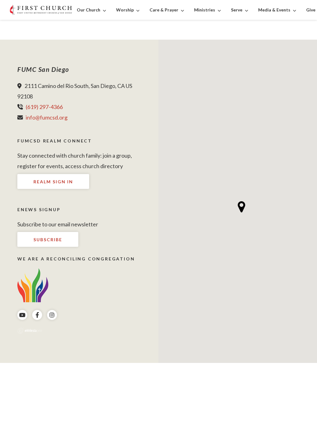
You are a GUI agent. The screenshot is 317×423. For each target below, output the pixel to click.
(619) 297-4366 (44, 106)
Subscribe (47, 239)
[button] (241, 207)
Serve (236, 9)
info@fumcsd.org (46, 117)
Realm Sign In (53, 181)
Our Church (88, 9)
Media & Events (274, 9)
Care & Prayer (164, 9)
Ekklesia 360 (29, 331)
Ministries (204, 9)
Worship (125, 9)
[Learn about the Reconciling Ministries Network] (32, 284)
